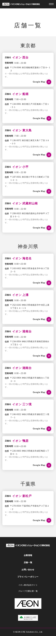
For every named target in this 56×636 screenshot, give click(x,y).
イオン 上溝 (20, 294)
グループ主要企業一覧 (28, 591)
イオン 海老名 (22, 258)
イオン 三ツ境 (22, 404)
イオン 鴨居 (20, 440)
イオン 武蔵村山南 (25, 203)
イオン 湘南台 (22, 368)
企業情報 (28, 555)
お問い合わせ (28, 569)
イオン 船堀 (20, 94)
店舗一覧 (28, 562)
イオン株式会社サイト (28, 585)
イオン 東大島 (22, 130)
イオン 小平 (20, 166)
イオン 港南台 (22, 331)
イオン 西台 (20, 57)
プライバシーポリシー (27, 577)
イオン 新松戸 (22, 496)
